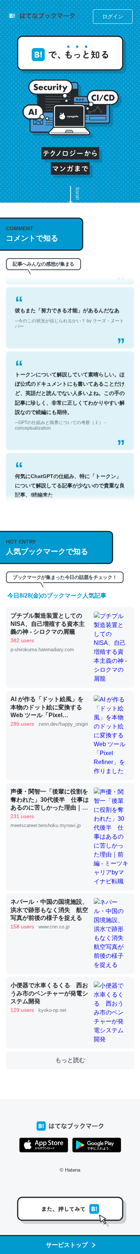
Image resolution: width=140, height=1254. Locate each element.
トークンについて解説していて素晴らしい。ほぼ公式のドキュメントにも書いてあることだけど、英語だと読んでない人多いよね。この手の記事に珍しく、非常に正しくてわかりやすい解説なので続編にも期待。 (70, 393)
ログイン (112, 16)
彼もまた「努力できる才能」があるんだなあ (69, 311)
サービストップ (67, 1245)
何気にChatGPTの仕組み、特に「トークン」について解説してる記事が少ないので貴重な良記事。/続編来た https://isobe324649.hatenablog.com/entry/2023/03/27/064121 (70, 495)
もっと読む (70, 1060)
